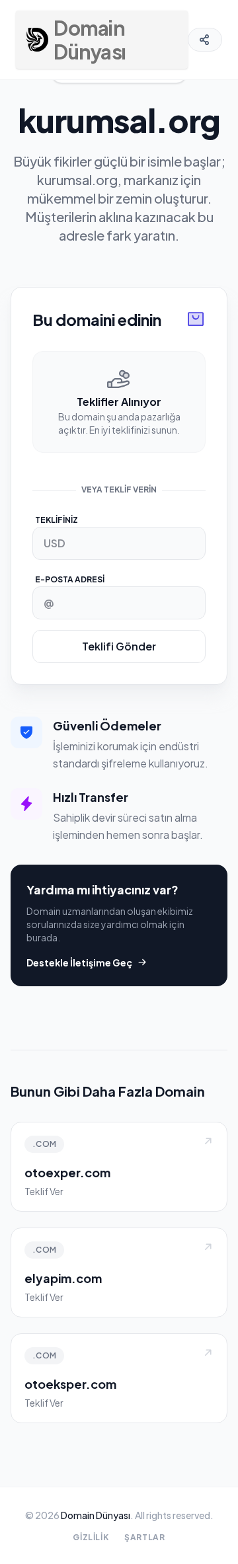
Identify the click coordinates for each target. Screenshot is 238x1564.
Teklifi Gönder (119, 646)
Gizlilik (90, 1537)
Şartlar (144, 1537)
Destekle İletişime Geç (79, 962)
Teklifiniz (56, 520)
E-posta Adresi (69, 579)
